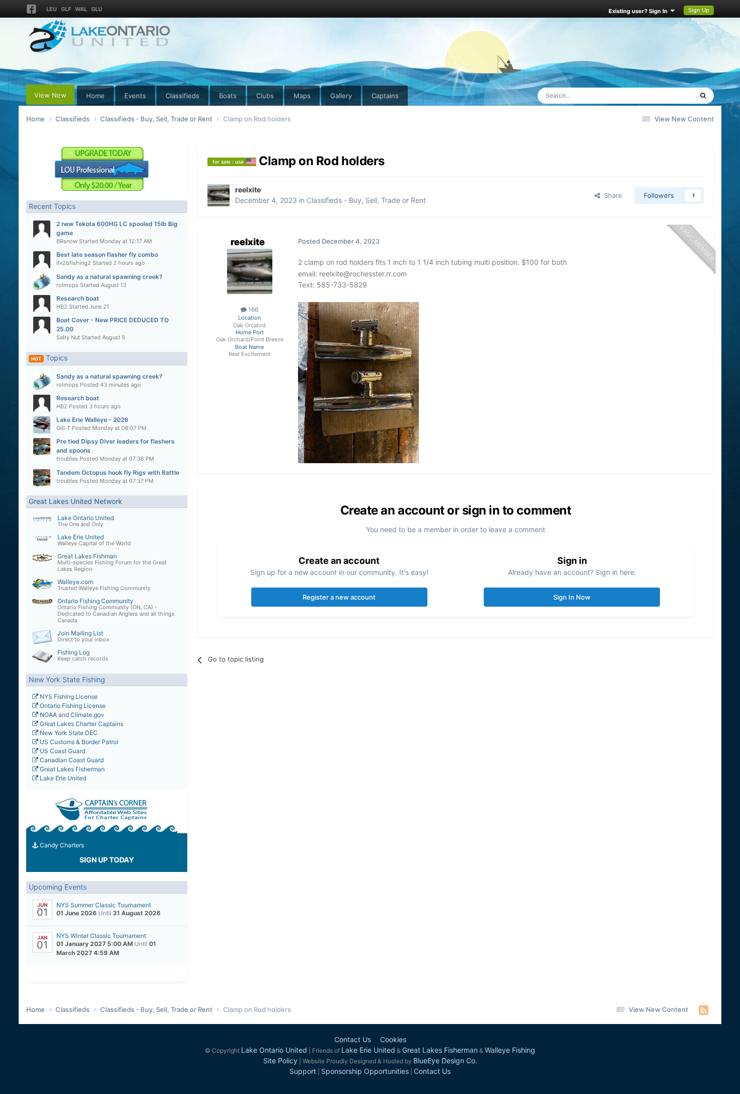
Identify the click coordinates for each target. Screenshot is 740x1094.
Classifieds (182, 96)
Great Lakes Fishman (87, 556)
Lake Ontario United (85, 518)
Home (95, 96)
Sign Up (698, 10)
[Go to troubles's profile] (41, 446)
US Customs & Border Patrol (78, 742)
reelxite (248, 189)
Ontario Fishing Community (95, 601)
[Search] (703, 96)
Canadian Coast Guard (71, 760)
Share (611, 195)
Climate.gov (87, 714)
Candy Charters (61, 845)
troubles (67, 458)
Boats (228, 96)
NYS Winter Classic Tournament (101, 935)
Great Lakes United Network (75, 501)
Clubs (265, 96)
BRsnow (67, 241)
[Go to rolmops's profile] (41, 281)
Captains (385, 96)
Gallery (341, 96)
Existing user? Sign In (640, 11)
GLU (96, 9)
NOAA (47, 714)
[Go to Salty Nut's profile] (41, 325)
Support (302, 1071)
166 (252, 309)
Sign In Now (571, 597)
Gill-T (63, 427)
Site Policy (280, 1060)
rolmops (67, 284)
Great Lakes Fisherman (71, 769)
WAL (81, 9)
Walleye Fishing (510, 1050)
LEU (51, 9)
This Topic (664, 95)
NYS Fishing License (68, 696)
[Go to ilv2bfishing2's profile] (41, 259)
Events (135, 96)
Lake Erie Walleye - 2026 (92, 419)
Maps (302, 96)
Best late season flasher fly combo (107, 254)
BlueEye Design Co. (445, 1060)
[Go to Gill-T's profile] (41, 424)
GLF (66, 9)
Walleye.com (75, 582)
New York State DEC (68, 733)
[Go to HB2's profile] (41, 303)
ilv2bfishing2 (73, 262)
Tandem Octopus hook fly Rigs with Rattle (117, 472)
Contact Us (352, 1039)
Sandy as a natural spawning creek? (109, 276)
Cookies (393, 1039)
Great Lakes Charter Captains (80, 723)
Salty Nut (68, 337)
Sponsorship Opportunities (365, 1071)
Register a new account (339, 597)
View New (50, 95)
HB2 (61, 306)
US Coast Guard (61, 751)
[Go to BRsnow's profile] (41, 229)
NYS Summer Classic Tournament (103, 905)
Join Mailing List (80, 633)
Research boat (77, 298)
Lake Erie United (80, 537)
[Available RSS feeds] (703, 1009)
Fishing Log (73, 652)
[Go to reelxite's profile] (218, 195)
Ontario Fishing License (72, 705)
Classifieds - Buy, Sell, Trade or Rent (366, 200)
